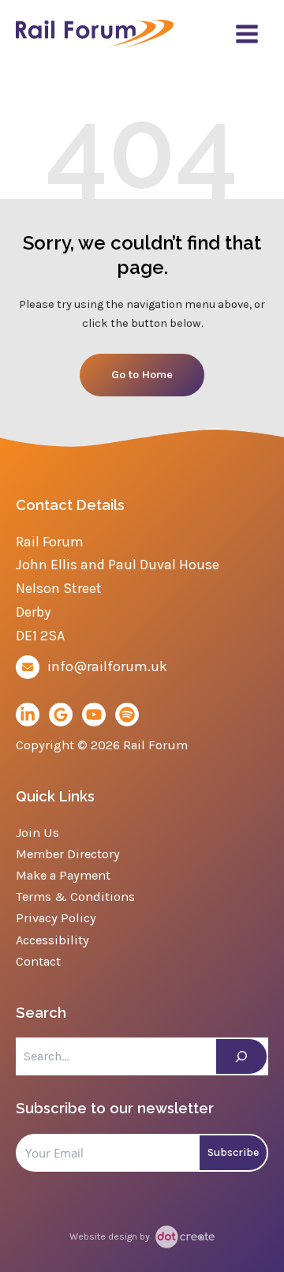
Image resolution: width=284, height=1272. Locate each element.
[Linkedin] (27, 714)
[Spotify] (127, 714)
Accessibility (52, 939)
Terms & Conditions (75, 896)
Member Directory (68, 853)
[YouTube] (94, 714)
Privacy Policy (56, 917)
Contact (38, 961)
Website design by (110, 1236)
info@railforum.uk (107, 666)
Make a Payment (63, 875)
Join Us (37, 832)
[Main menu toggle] (247, 34)
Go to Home (142, 374)
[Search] (241, 1056)
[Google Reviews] (61, 714)
